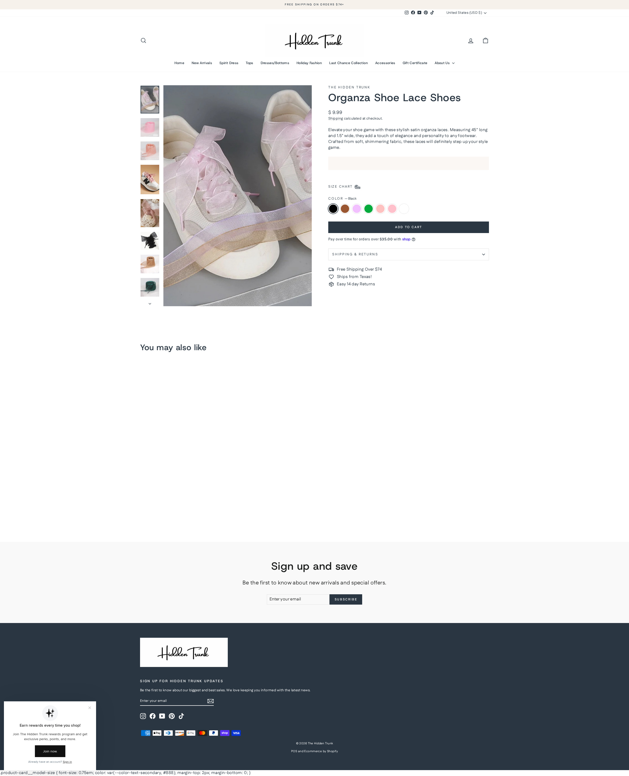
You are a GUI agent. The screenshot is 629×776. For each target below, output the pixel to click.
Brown (345, 209)
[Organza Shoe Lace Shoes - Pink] (176, 513)
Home (179, 63)
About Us (443, 63)
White (404, 209)
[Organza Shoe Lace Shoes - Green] (163, 513)
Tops (249, 63)
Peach (380, 209)
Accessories (385, 63)
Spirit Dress (228, 63)
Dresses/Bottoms (275, 63)
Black (333, 209)
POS (294, 751)
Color (342, 198)
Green (368, 209)
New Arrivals (202, 63)
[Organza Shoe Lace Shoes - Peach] (170, 513)
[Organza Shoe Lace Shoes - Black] (143, 513)
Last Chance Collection (348, 63)
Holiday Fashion (309, 63)
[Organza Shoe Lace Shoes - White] (183, 513)
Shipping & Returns (355, 254)
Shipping (335, 118)
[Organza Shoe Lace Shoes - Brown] (150, 513)
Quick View (182, 483)
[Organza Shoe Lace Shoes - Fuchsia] (156, 513)
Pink (392, 209)
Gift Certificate (415, 63)
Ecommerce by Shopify (321, 751)
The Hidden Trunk (349, 87)
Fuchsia (357, 209)
